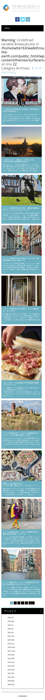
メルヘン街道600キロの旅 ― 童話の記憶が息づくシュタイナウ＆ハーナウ (21, 209)
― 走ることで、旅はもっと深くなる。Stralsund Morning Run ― (19, 160)
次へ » (32, 603)
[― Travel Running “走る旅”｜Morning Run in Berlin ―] (21, 106)
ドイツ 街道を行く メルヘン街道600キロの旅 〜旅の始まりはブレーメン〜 (21, 583)
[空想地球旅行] (22, 12)
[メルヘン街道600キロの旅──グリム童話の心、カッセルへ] (21, 305)
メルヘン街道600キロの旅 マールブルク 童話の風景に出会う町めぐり (21, 259)
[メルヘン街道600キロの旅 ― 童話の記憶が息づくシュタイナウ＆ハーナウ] (21, 205)
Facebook (17, 19)
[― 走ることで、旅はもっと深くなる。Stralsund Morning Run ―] (21, 156)
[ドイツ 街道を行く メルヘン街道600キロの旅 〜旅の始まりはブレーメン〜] (21, 579)
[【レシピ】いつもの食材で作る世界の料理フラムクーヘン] (21, 379)
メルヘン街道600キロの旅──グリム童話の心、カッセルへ (21, 309)
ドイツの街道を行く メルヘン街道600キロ (21, 434)
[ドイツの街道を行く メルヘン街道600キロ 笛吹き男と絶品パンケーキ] (21, 529)
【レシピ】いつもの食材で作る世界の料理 (20, 383)
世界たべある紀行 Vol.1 (20, 484)
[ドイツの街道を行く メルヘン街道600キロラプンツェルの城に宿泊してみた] (21, 430)
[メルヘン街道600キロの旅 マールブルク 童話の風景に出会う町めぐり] (21, 255)
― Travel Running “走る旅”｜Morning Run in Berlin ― (21, 110)
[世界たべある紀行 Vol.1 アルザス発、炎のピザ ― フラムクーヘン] (21, 480)
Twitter (22, 19)
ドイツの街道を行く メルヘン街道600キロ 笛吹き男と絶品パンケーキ (21, 533)
